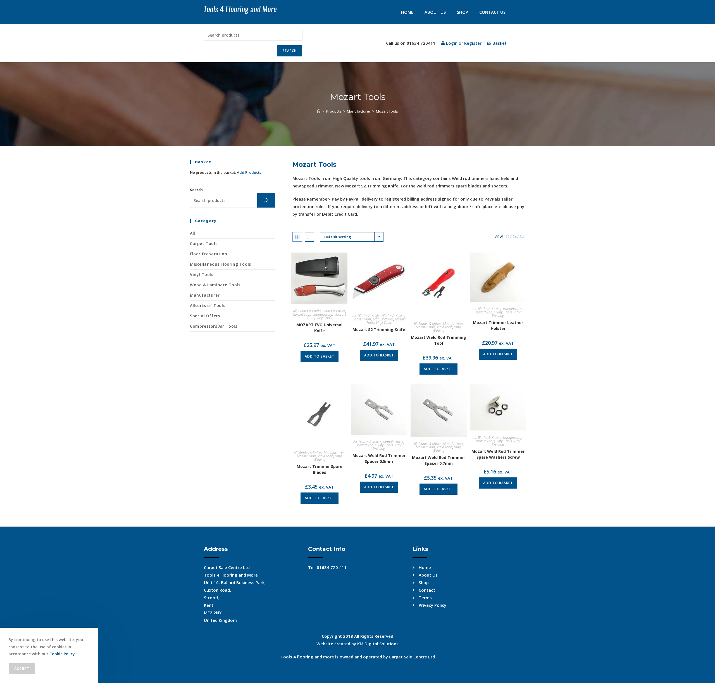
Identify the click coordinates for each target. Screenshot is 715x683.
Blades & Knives (333, 311)
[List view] (309, 237)
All (522, 236)
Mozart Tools (387, 111)
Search (290, 50)
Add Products (249, 172)
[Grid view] (297, 237)
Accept (21, 668)
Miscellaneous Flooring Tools (220, 264)
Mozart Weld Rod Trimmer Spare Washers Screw (498, 454)
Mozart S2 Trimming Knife (378, 329)
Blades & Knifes (309, 311)
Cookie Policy (62, 653)
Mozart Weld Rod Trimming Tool (438, 340)
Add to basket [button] (319, 356)
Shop (462, 12)
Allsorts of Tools (207, 305)
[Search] (266, 200)
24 (514, 236)
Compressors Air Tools (213, 326)
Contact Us (492, 12)
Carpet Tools (302, 314)
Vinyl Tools (324, 317)
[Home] (319, 111)
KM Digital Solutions (378, 643)
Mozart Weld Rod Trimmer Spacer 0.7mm (438, 460)
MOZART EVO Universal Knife (319, 327)
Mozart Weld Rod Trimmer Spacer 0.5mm (379, 458)
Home (407, 12)
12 (507, 236)
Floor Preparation (208, 253)
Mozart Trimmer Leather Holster (498, 325)
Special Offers (205, 315)
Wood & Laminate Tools (215, 284)
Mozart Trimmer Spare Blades (319, 469)
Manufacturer (323, 314)
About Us (435, 12)
